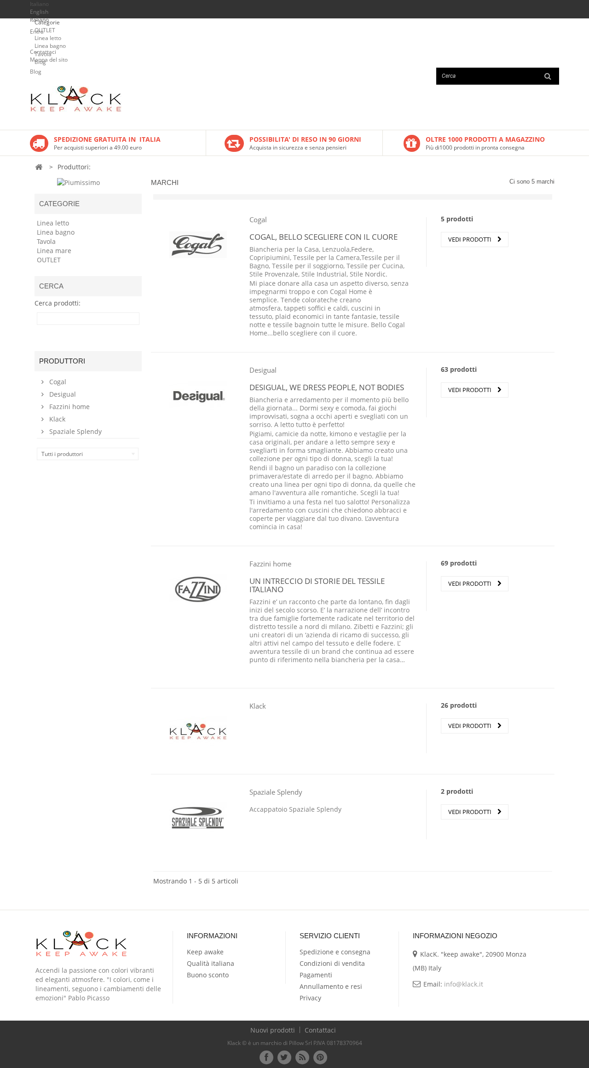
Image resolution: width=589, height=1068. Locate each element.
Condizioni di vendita (332, 963)
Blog (40, 62)
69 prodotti (459, 563)
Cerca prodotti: (58, 302)
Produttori (62, 361)
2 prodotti (457, 791)
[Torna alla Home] (38, 167)
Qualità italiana (210, 963)
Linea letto (48, 38)
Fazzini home (68, 406)
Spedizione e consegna (335, 951)
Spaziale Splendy (74, 431)
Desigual (61, 394)
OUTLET (45, 30)
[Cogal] (198, 244)
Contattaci (320, 1030)
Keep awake (205, 951)
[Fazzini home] (198, 588)
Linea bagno (50, 46)
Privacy (310, 997)
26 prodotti (459, 705)
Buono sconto (208, 974)
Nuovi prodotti (273, 1030)
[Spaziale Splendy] (198, 817)
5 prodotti (457, 218)
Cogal (56, 381)
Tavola (43, 54)
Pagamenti (316, 974)
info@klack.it (463, 984)
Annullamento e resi (331, 986)
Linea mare (54, 250)
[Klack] (198, 731)
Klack (56, 419)
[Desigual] (198, 395)
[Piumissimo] (78, 182)
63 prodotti (459, 369)
